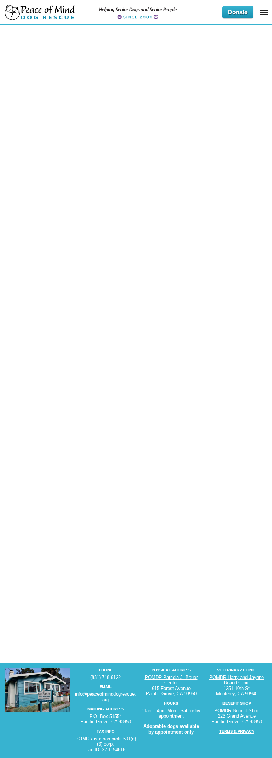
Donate (238, 12)
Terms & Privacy (236, 731)
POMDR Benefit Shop (236, 710)
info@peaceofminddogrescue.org (105, 696)
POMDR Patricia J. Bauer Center (171, 680)
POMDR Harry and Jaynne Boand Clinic (236, 680)
